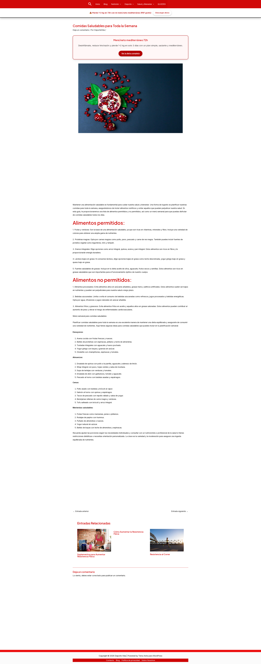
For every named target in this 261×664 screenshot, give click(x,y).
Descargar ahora (162, 13)
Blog (105, 4)
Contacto (110, 660)
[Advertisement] (130, 165)
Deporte (128, 4)
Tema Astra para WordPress (150, 656)
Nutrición (115, 4)
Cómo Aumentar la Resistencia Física (128, 532)
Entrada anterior (81, 511)
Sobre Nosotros (148, 660)
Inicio (97, 4)
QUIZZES (162, 4)
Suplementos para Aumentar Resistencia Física (91, 555)
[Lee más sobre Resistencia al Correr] (167, 540)
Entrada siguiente (179, 511)
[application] (120, 4)
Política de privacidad (131, 660)
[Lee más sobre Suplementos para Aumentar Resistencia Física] (94, 540)
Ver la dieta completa (130, 53)
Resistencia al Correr (160, 554)
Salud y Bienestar (144, 4)
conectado (96, 575)
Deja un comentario (81, 30)
